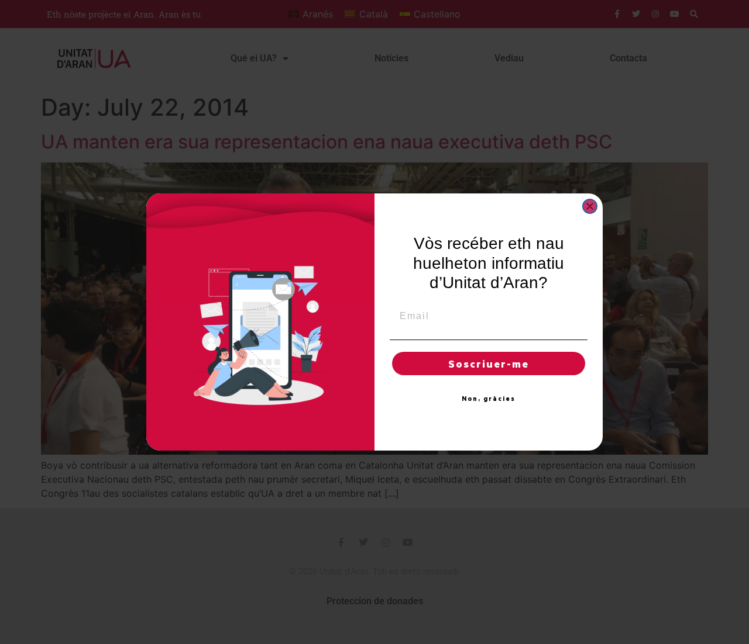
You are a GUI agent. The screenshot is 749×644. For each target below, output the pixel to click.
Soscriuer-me (488, 363)
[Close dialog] (590, 206)
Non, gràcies (489, 398)
